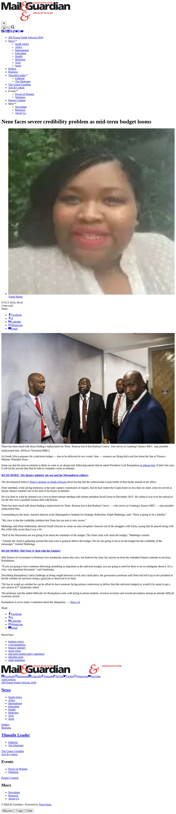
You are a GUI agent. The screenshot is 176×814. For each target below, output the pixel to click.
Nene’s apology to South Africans (48, 481)
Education (13, 706)
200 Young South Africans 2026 (18, 682)
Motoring (13, 712)
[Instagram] (5, 31)
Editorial (13, 742)
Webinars (13, 772)
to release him (147, 465)
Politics (5, 724)
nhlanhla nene (15, 657)
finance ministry (17, 647)
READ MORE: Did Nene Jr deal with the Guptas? (31, 550)
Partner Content (9, 777)
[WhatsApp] (19, 31)
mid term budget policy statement (26, 653)
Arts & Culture (9, 754)
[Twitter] (16, 31)
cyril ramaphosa (16, 644)
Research (13, 795)
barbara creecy (16, 641)
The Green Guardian (12, 751)
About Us (13, 798)
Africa (11, 700)
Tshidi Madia (15, 296)
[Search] (12, 27)
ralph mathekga (16, 660)
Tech (11, 715)
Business (6, 727)
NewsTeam (45, 804)
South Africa (15, 697)
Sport (11, 718)
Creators (11, 679)
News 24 (75, 602)
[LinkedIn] (8, 31)
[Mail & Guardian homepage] (88, 11)
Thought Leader (15, 735)
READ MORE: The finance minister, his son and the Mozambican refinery (45, 475)
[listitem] (8, 676)
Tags (4, 679)
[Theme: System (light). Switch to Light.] (6, 28)
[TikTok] (13, 31)
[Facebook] (2, 31)
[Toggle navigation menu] (3, 23)
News (6, 690)
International (15, 703)
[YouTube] (22, 31)
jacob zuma (14, 650)
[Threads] (11, 31)
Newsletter (14, 792)
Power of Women (17, 768)
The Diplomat (15, 745)
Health (11, 709)
